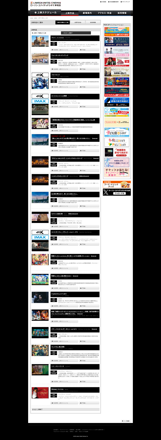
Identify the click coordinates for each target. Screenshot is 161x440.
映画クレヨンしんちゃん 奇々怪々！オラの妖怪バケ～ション (70, 256)
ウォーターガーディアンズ (59, 55)
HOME (31, 18)
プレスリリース (64, 429)
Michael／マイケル (57, 389)
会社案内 (55, 429)
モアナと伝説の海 (57, 213)
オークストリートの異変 (59, 96)
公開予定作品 (77, 22)
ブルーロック (55, 74)
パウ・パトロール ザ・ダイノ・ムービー (64, 329)
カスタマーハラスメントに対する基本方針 (92, 429)
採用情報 (72, 429)
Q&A (76, 431)
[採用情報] (122, 13)
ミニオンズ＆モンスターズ (59, 176)
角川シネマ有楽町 (83, 431)
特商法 (71, 431)
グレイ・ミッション (57, 37)
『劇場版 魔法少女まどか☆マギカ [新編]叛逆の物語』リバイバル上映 (73, 120)
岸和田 (35, 18)
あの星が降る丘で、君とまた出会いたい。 (64, 194)
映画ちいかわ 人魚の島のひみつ (61, 276)
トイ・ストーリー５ (57, 366)
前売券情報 (93, 22)
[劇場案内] (87, 13)
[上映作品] (70, 13)
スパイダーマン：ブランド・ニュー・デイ (64, 232)
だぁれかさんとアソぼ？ (59, 293)
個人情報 (78, 429)
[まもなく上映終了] (76, 33)
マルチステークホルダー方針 (60, 431)
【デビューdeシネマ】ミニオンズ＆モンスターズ (66, 158)
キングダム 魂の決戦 (57, 347)
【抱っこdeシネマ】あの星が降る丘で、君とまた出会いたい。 (71, 138)
